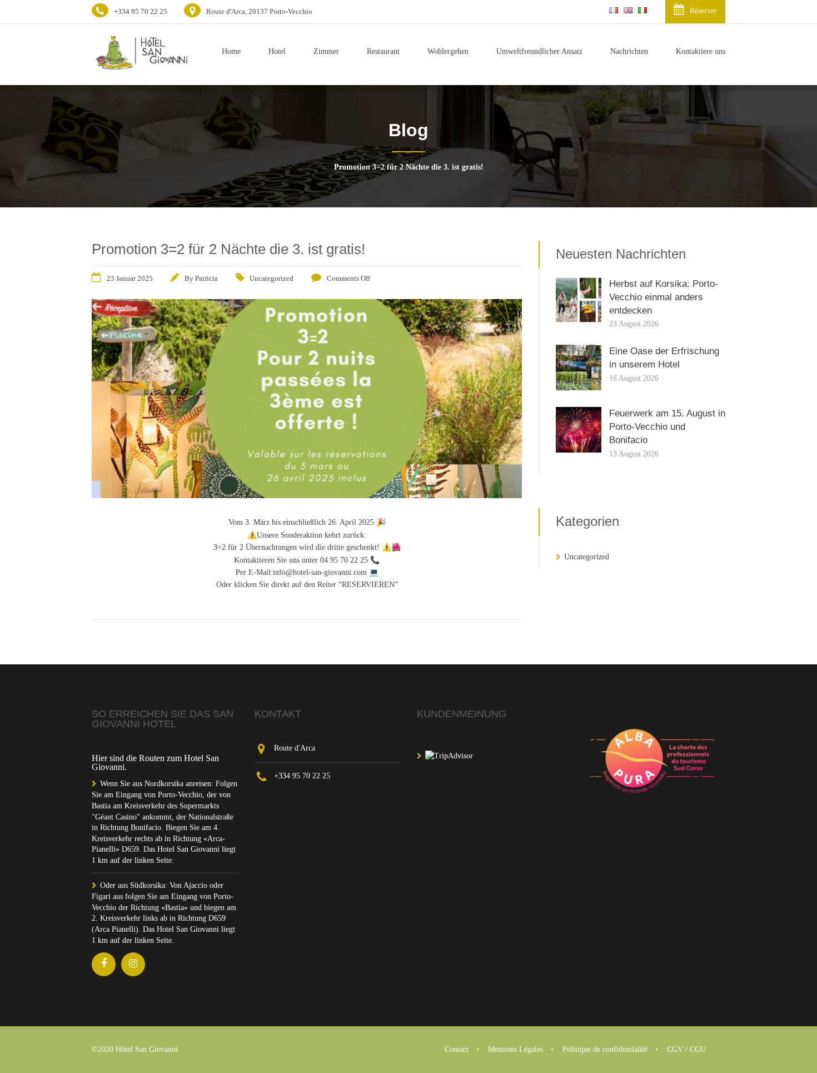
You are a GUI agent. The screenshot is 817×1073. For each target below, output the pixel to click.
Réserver (703, 11)
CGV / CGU (686, 1049)
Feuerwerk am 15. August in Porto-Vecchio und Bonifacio (667, 426)
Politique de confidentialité (604, 1049)
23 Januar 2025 (130, 278)
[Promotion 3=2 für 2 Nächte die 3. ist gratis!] (307, 495)
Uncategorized (271, 278)
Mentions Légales (515, 1049)
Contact (457, 1049)
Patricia (206, 278)
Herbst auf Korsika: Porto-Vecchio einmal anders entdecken (663, 297)
